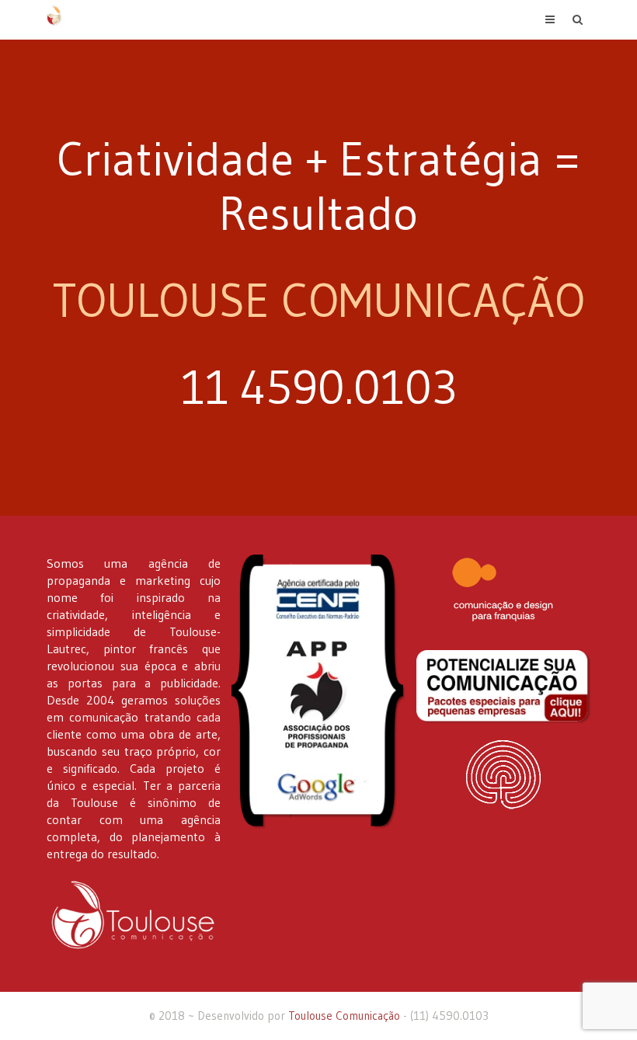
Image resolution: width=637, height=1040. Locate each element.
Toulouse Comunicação (344, 1015)
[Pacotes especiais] (503, 686)
